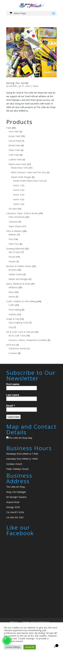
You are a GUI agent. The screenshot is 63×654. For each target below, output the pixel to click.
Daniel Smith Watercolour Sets (28, 180)
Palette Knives (16, 274)
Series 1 (17, 185)
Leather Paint (15, 159)
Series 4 (17, 199)
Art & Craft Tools (17, 335)
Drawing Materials (15, 248)
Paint (8, 127)
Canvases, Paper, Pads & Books (22, 213)
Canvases (13, 221)
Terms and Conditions (36, 621)
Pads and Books (17, 216)
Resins (12, 296)
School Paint (15, 140)
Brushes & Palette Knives (18, 266)
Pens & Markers (14, 231)
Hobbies (13, 314)
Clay (11, 327)
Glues (11, 292)
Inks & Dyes (14, 252)
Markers (13, 234)
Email (10, 405)
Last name (12, 395)
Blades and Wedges (18, 279)
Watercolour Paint (17, 164)
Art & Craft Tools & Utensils (20, 331)
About (14, 621)
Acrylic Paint (14, 136)
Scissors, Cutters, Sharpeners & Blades (28, 340)
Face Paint (14, 131)
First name (12, 384)
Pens (11, 239)
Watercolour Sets (19, 167)
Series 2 (17, 190)
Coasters (13, 353)
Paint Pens (14, 243)
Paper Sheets (15, 226)
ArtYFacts (11, 344)
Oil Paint (13, 208)
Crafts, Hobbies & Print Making (21, 301)
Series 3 (17, 194)
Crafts (12, 305)
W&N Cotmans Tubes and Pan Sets (28, 172)
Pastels (12, 261)
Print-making (15, 309)
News (35, 86)
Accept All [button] (29, 647)
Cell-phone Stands (17, 348)
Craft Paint (14, 154)
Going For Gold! (17, 83)
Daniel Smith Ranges (21, 177)
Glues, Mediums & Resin (18, 283)
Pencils (12, 256)
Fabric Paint (14, 150)
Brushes (13, 269)
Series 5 (17, 204)
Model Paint (14, 145)
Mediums (13, 287)
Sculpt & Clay (12, 318)
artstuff (12, 86)
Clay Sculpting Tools (18, 322)
